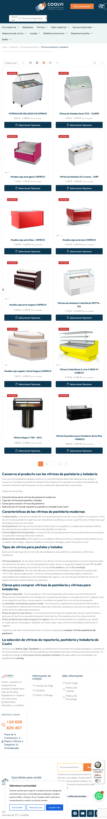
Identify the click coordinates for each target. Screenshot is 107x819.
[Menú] (102, 761)
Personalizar (17, 807)
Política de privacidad (71, 698)
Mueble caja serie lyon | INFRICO (79, 239)
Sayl (25, 648)
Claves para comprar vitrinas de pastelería (23, 503)
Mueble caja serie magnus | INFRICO (27, 304)
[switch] (98, 780)
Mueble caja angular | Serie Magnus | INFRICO (27, 371)
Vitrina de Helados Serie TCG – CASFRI (79, 113)
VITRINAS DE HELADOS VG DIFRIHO (28, 113)
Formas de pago (44, 685)
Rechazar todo (35, 807)
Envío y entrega (44, 695)
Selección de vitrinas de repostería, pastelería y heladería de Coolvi (35, 506)
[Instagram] (90, 813)
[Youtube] (82, 813)
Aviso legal (72, 683)
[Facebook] (75, 813)
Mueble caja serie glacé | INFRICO (28, 176)
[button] (101, 6)
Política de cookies (71, 689)
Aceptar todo (54, 807)
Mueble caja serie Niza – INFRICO (28, 239)
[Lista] (50, 63)
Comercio (13, 47)
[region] (36, 797)
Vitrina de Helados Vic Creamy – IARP (79, 176)
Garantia (40, 690)
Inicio (4, 47)
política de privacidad (77, 796)
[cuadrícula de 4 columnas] (43, 63)
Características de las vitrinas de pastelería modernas (29, 497)
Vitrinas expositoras (29, 47)
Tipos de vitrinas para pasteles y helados (22, 500)
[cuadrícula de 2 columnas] (30, 63)
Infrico (19, 648)
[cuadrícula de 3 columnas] (37, 63)
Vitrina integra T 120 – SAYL (28, 437)
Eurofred (33, 648)
